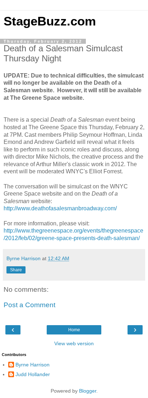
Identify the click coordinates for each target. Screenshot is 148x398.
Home (74, 329)
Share (16, 269)
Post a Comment (29, 305)
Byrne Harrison (32, 364)
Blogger (87, 391)
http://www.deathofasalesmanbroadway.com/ (60, 208)
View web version (74, 343)
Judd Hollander (32, 374)
